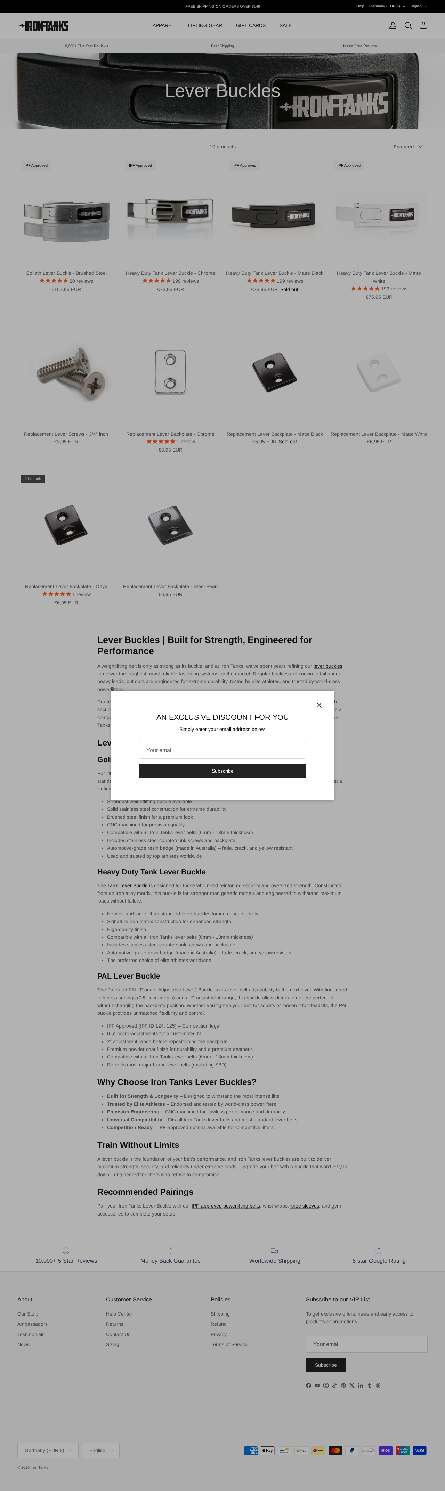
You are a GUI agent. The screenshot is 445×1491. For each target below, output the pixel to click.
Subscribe (223, 771)
